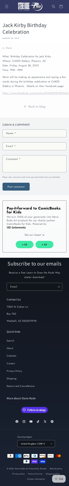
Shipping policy (53, 473)
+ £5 (44, 244)
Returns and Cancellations (21, 386)
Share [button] (9, 48)
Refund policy (56, 468)
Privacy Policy (14, 371)
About (10, 348)
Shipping (12, 378)
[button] (6, 6)
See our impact (33, 235)
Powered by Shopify (38, 468)
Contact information (36, 479)
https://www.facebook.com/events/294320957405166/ (36, 93)
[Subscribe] (58, 287)
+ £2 (24, 244)
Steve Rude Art (21, 468)
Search (10, 340)
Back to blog (36, 106)
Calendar (12, 355)
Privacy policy (18, 473)
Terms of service (35, 473)
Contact (11, 363)
